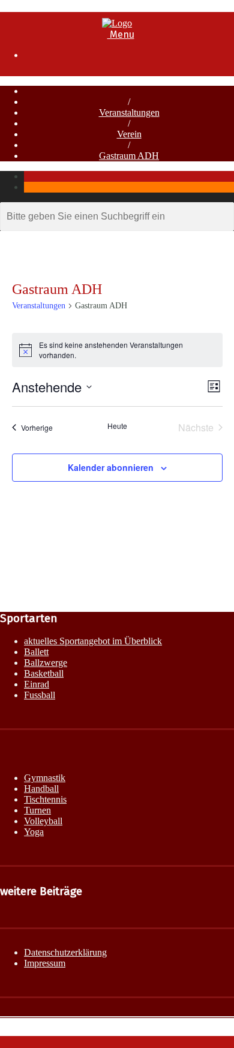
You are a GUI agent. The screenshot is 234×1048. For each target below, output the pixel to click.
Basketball (44, 673)
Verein (129, 134)
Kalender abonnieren (111, 467)
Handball (41, 788)
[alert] (117, 350)
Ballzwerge (45, 662)
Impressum (44, 963)
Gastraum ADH (129, 156)
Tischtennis (45, 799)
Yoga (34, 832)
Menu (120, 34)
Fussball (39, 695)
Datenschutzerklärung (65, 952)
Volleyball (43, 821)
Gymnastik (44, 778)
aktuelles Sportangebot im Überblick (93, 641)
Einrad (36, 684)
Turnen (37, 810)
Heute (117, 426)
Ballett (36, 652)
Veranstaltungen (129, 112)
